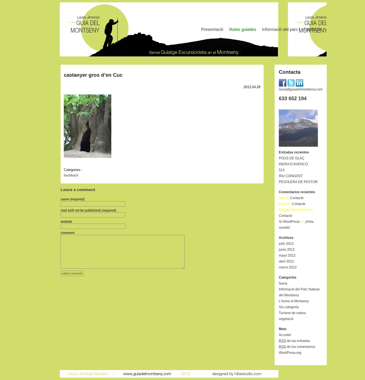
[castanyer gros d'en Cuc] (87, 157)
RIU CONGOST (291, 176)
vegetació (286, 319)
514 (282, 170)
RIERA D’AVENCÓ (293, 164)
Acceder (285, 335)
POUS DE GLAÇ (291, 158)
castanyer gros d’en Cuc (93, 75)
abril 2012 (286, 261)
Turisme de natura (292, 313)
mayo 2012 (287, 255)
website (66, 221)
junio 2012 (287, 249)
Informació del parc (280, 29)
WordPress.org (290, 352)
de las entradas (294, 341)
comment (67, 233)
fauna (283, 283)
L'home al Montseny (294, 301)
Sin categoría (289, 307)
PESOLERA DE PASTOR (298, 182)
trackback (71, 175)
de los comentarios (297, 347)
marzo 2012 (288, 267)
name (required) (72, 199)
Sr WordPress (289, 221)
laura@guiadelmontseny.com (301, 89)
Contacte (312, 29)
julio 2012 (286, 243)
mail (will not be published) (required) (88, 210)
